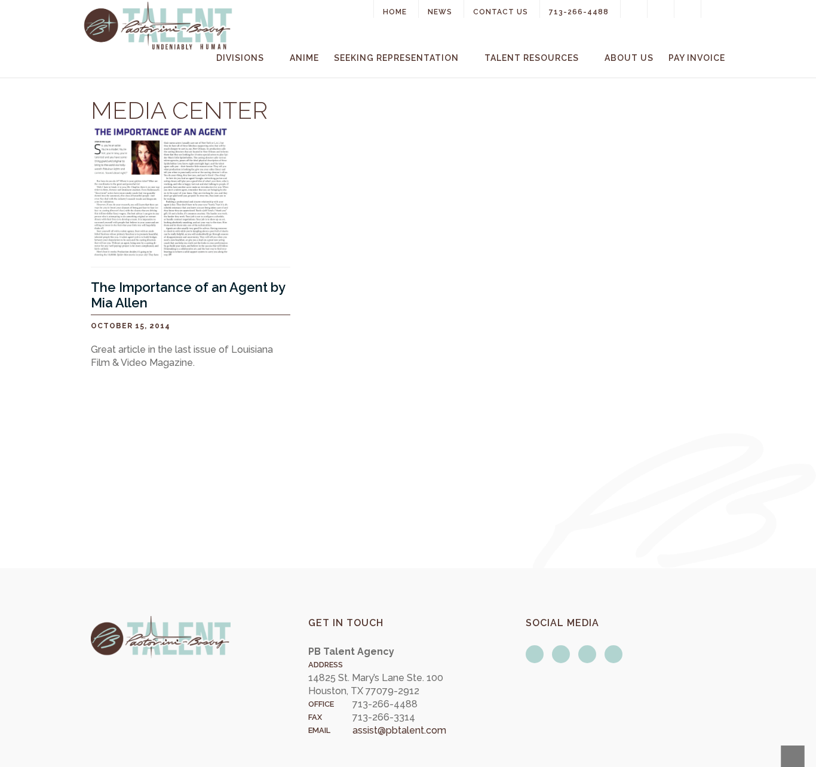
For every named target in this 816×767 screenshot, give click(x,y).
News (440, 12)
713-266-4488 (579, 12)
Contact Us (500, 12)
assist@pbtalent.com (399, 730)
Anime (304, 58)
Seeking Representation (396, 58)
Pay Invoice (696, 58)
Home (395, 12)
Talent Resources (531, 58)
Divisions (240, 58)
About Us (629, 58)
